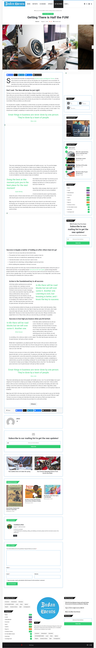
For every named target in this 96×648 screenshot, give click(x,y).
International (70, 192)
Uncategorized (70, 211)
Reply (15, 535)
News (28, 4)
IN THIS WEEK (58, 4)
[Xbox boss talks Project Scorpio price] (70, 174)
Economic (43, 4)
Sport (68, 197)
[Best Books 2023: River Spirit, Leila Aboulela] (52, 489)
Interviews (69, 209)
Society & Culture (71, 204)
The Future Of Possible (81, 165)
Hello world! (72, 147)
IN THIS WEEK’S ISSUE (43, 10)
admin (38, 21)
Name (8, 567)
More (66, 4)
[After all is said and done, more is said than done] (70, 154)
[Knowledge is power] (70, 160)
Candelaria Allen (19, 524)
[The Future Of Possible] (70, 167)
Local (68, 190)
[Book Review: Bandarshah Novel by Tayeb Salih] (14, 496)
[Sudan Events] (15, 3)
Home (36, 10)
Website (36, 574)
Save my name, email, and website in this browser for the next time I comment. (26, 580)
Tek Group (31, 645)
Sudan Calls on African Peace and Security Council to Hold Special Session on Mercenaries (77, 133)
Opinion (50, 4)
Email (8, 574)
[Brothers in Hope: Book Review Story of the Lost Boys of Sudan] (33, 491)
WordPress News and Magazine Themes (45, 78)
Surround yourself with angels (37, 269)
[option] (48, 47)
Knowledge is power (81, 158)
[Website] (17, 421)
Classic (34, 404)
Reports (35, 4)
